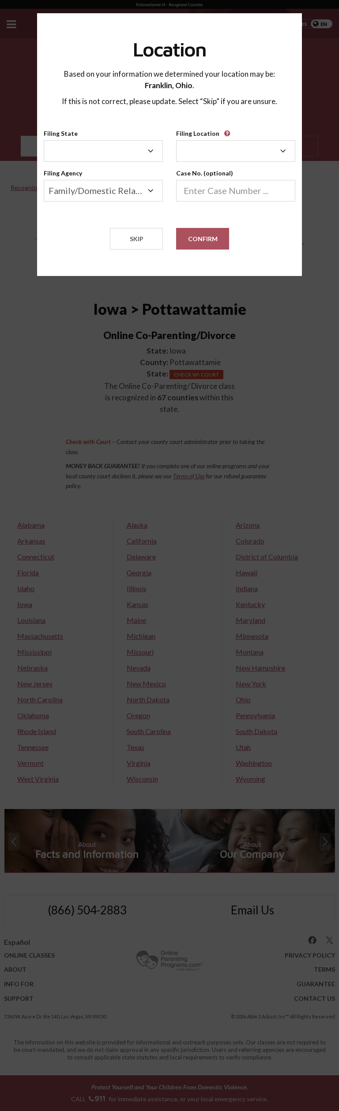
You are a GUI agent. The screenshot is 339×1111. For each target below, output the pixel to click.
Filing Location (197, 133)
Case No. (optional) (204, 173)
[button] (229, 130)
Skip (136, 238)
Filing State (61, 133)
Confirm (203, 238)
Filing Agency (63, 173)
